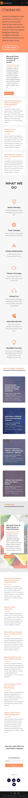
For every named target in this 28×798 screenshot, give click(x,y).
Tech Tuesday (14, 230)
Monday (7, 488)
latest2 (18, 423)
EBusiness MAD (12, 796)
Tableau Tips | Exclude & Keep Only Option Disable (14, 482)
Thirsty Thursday (14, 273)
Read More (9, 556)
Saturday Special (14, 321)
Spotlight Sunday (14, 348)
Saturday (8, 66)
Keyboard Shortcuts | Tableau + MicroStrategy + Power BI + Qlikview (14, 450)
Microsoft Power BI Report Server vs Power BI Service (13, 527)
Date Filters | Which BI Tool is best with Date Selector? (13, 418)
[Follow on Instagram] (14, 780)
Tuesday (7, 394)
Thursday (7, 424)
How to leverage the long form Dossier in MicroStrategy (12, 685)
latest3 (19, 455)
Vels (9, 65)
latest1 (19, 393)
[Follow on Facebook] (9, 780)
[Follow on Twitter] (18, 780)
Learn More (10, 48)
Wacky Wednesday (14, 251)
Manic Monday (14, 207)
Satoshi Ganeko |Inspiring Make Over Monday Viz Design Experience (13, 102)
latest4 (19, 486)
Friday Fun (14, 296)
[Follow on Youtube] (14, 784)
